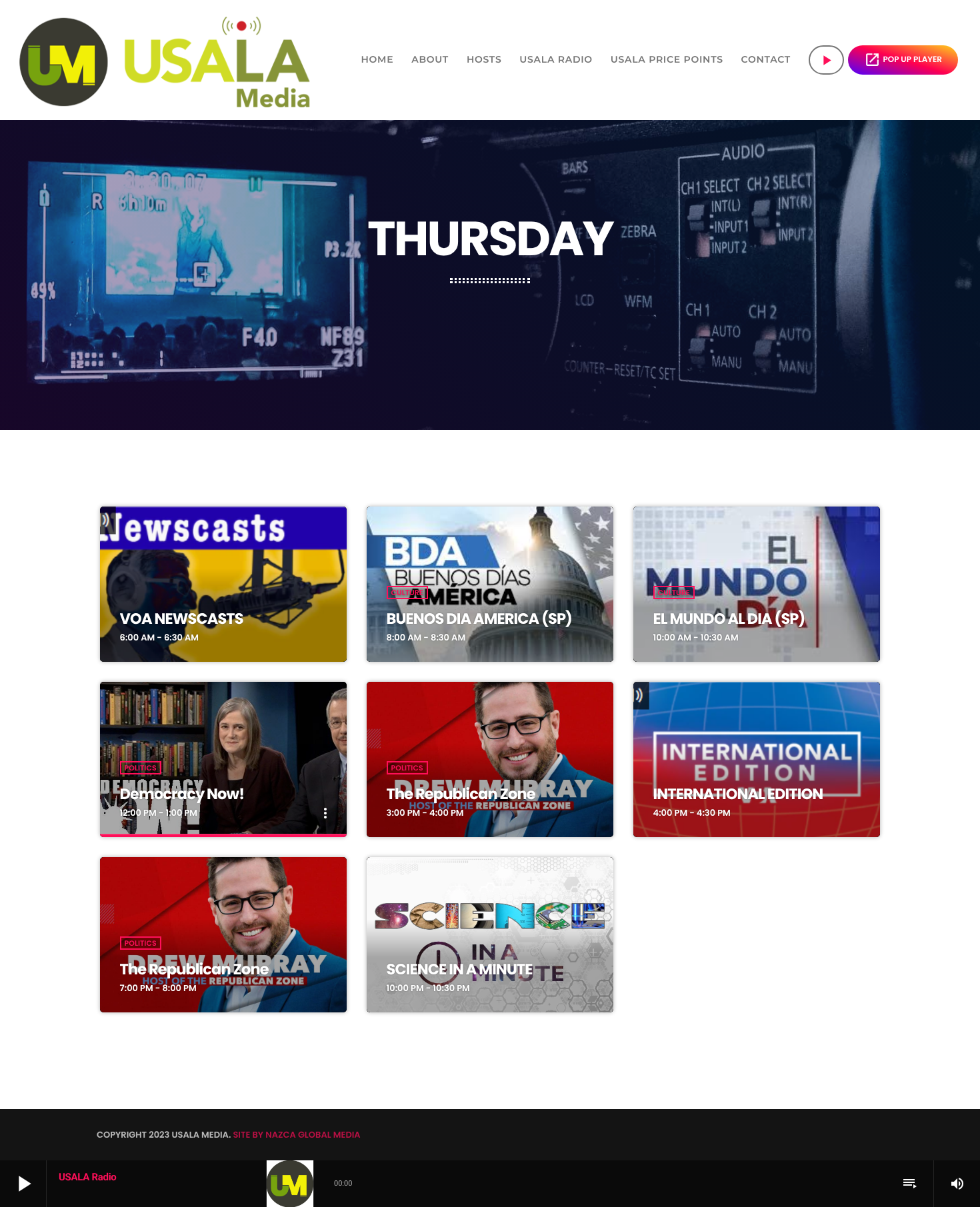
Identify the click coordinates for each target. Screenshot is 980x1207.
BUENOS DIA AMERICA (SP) (479, 618)
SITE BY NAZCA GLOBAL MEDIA (296, 1134)
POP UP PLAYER (903, 59)
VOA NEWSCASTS (181, 618)
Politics (141, 767)
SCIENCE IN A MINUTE (460, 969)
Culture (407, 592)
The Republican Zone (461, 793)
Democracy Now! (182, 793)
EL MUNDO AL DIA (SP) (729, 618)
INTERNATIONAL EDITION (738, 793)
